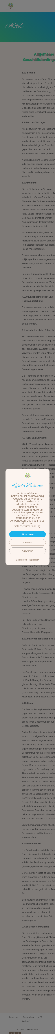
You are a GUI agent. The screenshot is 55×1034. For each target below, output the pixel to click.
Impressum (34, 560)
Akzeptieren (27, 534)
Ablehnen (27, 542)
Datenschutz (21, 560)
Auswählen (27, 550)
